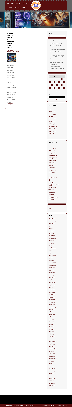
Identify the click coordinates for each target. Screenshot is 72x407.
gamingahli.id (51, 287)
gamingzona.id (52, 290)
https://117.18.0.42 (52, 118)
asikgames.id (51, 319)
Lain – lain (25, 3)
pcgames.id (51, 270)
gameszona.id (52, 309)
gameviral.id (51, 373)
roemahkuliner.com (52, 152)
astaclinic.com (51, 194)
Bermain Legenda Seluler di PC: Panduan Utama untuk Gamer (10, 41)
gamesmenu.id (52, 299)
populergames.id (52, 368)
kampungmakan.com (53, 157)
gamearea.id (51, 331)
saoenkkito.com (52, 153)
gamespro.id (51, 361)
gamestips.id (51, 240)
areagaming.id (52, 295)
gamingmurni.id (52, 280)
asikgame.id (51, 334)
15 (61, 85)
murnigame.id (52, 328)
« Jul (56, 99)
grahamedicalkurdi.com (53, 197)
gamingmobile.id (52, 248)
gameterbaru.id (52, 242)
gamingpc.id (51, 253)
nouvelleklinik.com (52, 187)
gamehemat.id (52, 317)
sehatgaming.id (52, 353)
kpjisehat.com (51, 179)
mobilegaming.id (52, 262)
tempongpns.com (52, 150)
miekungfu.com (52, 167)
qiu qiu (50, 208)
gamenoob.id (51, 366)
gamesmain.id (52, 304)
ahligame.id (51, 333)
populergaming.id (52, 354)
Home (8, 3)
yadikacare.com (52, 192)
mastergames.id (52, 338)
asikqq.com (51, 109)
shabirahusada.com (52, 190)
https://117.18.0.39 (52, 114)
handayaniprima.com (53, 155)
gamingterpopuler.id (53, 358)
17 (49, 88)
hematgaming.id (52, 307)
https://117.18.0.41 (52, 121)
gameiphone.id (52, 225)
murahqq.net (51, 119)
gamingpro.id (51, 346)
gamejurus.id (51, 322)
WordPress (65, 405)
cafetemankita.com (52, 169)
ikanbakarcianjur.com (53, 177)
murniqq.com (51, 135)
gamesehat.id (51, 376)
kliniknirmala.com (52, 185)
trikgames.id (51, 245)
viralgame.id (51, 381)
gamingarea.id (52, 289)
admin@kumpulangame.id (13, 51)
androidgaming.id (52, 221)
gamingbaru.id (52, 343)
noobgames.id (52, 371)
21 (59, 88)
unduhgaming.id (52, 348)
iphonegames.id (52, 226)
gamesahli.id (51, 306)
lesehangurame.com (52, 147)
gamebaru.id (51, 370)
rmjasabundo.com (52, 170)
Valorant (23, 7)
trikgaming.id (51, 252)
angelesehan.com (52, 162)
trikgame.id (51, 220)
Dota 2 (12, 3)
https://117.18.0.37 (52, 128)
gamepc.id (51, 228)
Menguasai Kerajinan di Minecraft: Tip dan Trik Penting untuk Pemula (57, 68)
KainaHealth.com (52, 189)
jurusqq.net (51, 116)
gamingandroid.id (52, 255)
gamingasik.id (52, 285)
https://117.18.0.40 (52, 131)
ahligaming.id (51, 311)
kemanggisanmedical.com (54, 184)
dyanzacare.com (52, 199)
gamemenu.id (51, 324)
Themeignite (54, 405)
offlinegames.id (52, 230)
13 (56, 85)
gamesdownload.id (53, 365)
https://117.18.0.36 (52, 111)
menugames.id (52, 312)
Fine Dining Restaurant (46, 405)
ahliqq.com (51, 113)
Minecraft (11, 7)
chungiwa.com (51, 175)
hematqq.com (51, 133)
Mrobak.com (51, 165)
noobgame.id (51, 380)
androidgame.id (52, 218)
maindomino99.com (52, 123)
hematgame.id (52, 336)
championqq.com (52, 129)
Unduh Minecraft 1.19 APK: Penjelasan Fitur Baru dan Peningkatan (56, 45)
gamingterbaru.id (52, 257)
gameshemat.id (52, 314)
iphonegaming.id (52, 260)
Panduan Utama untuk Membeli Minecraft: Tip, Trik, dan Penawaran (57, 51)
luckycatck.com (52, 158)
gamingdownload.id (53, 341)
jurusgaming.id (52, 292)
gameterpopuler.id (52, 378)
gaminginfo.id (52, 277)
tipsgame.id (51, 275)
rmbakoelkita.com (52, 160)
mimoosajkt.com (52, 172)
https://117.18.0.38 (52, 124)
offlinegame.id (52, 263)
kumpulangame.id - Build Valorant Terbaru (16, 405)
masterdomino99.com (53, 126)
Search (50, 33)
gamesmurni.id (52, 301)
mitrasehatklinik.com (53, 180)
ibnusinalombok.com (53, 195)
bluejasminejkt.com (52, 163)
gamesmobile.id (52, 235)
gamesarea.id (51, 329)
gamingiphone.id (52, 247)
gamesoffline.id (52, 236)
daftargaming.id (52, 351)
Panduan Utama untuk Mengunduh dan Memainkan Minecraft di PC (56, 62)
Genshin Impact (18, 3)
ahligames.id (51, 316)
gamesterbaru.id (52, 238)
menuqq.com (51, 136)
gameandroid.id (52, 223)
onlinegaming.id (52, 267)
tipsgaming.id (51, 250)
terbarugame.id (52, 272)
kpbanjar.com (51, 182)
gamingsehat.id (52, 349)
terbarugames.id (52, 274)
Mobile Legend (17, 7)
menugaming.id (52, 294)
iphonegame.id (52, 258)
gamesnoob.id (52, 360)
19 (54, 88)
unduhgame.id (52, 383)
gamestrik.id (51, 243)
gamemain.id (51, 321)
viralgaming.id (52, 356)
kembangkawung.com (53, 174)
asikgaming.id (52, 297)
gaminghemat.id (52, 279)
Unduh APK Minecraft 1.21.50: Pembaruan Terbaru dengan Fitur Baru (57, 56)
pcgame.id (51, 269)
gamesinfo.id (51, 231)
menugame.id (51, 339)
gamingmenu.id (52, 284)
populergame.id (52, 385)
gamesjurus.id (52, 302)
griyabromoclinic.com (53, 201)
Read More (10, 104)
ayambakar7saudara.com (54, 148)
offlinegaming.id (52, 265)
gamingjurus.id (52, 282)
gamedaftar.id (52, 375)
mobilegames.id (52, 233)
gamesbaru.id (51, 363)
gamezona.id (51, 326)
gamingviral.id (52, 344)
